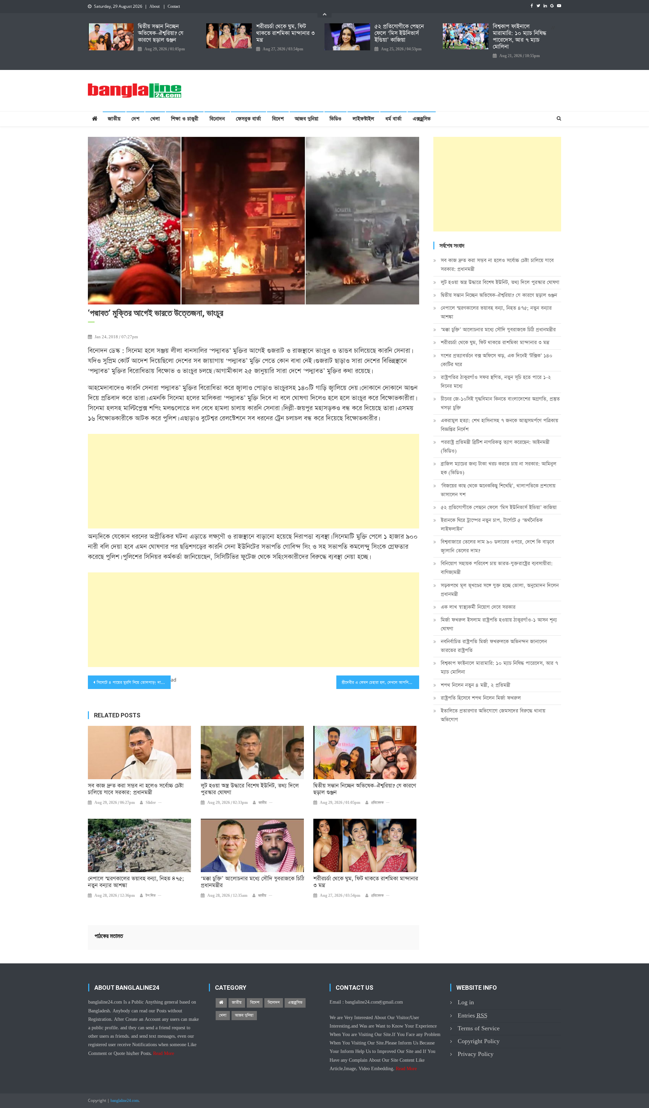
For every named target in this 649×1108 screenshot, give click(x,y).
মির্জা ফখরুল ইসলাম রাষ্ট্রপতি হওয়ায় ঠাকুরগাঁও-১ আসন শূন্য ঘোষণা (499, 624)
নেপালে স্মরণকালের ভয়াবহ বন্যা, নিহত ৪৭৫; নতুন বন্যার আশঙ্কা (136, 882)
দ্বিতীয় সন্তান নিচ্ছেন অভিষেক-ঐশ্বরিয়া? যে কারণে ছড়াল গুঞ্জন (160, 33)
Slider (151, 803)
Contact (174, 6)
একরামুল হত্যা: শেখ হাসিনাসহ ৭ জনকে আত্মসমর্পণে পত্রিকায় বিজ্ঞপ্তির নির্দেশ (499, 425)
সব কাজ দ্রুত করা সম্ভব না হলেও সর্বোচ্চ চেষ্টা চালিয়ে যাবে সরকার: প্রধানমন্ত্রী (136, 789)
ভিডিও (335, 118)
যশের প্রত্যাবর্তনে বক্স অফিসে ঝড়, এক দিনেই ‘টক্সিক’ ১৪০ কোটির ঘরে (496, 360)
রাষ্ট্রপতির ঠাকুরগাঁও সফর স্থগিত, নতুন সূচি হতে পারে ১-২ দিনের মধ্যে (496, 382)
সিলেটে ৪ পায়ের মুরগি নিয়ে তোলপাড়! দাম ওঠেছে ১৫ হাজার (134, 682)
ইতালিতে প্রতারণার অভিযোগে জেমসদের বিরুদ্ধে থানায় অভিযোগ (493, 715)
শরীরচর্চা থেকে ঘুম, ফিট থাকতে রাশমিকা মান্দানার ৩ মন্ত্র (285, 33)
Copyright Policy (479, 1041)
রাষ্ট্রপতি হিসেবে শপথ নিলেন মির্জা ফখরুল (481, 697)
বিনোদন (217, 118)
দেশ (135, 118)
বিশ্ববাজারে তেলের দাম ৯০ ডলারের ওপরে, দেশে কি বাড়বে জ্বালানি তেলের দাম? (497, 546)
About (154, 6)
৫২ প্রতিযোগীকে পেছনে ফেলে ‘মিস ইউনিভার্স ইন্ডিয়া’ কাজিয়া (399, 33)
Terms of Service (479, 1028)
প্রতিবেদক (377, 803)
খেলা (155, 118)
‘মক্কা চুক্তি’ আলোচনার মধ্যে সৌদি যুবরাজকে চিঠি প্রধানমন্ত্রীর (252, 882)
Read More (163, 1053)
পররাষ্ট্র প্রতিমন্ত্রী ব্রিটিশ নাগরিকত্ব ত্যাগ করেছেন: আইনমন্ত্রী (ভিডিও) (495, 446)
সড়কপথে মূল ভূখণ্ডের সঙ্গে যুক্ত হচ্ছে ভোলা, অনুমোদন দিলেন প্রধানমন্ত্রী (500, 590)
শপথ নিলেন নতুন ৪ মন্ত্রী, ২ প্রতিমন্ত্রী (475, 685)
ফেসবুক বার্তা (248, 118)
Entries (472, 1015)
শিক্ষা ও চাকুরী (184, 118)
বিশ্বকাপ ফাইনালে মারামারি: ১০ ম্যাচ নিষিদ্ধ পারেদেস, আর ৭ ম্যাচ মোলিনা (519, 36)
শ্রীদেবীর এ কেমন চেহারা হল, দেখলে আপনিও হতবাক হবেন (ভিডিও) (380, 682)
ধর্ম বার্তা (393, 118)
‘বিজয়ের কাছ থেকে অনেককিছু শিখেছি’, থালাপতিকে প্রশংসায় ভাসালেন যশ (498, 490)
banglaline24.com (125, 1101)
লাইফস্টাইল (363, 118)
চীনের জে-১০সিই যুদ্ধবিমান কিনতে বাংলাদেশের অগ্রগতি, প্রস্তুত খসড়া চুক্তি (500, 403)
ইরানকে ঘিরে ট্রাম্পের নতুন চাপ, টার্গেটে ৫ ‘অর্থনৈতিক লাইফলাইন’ (492, 525)
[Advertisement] (253, 481)
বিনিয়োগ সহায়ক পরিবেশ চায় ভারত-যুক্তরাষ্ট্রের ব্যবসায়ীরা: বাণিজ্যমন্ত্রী (497, 568)
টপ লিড (150, 895)
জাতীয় (114, 118)
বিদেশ (278, 118)
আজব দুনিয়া (306, 118)
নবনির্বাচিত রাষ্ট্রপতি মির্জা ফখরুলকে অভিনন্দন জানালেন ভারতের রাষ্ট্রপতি (494, 646)
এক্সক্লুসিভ (422, 118)
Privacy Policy (476, 1054)
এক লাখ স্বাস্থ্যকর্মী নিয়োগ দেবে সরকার (478, 607)
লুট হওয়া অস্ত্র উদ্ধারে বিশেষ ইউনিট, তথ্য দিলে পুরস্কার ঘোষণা (250, 789)
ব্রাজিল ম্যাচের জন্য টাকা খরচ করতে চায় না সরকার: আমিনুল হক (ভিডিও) (498, 468)
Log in (466, 1002)
